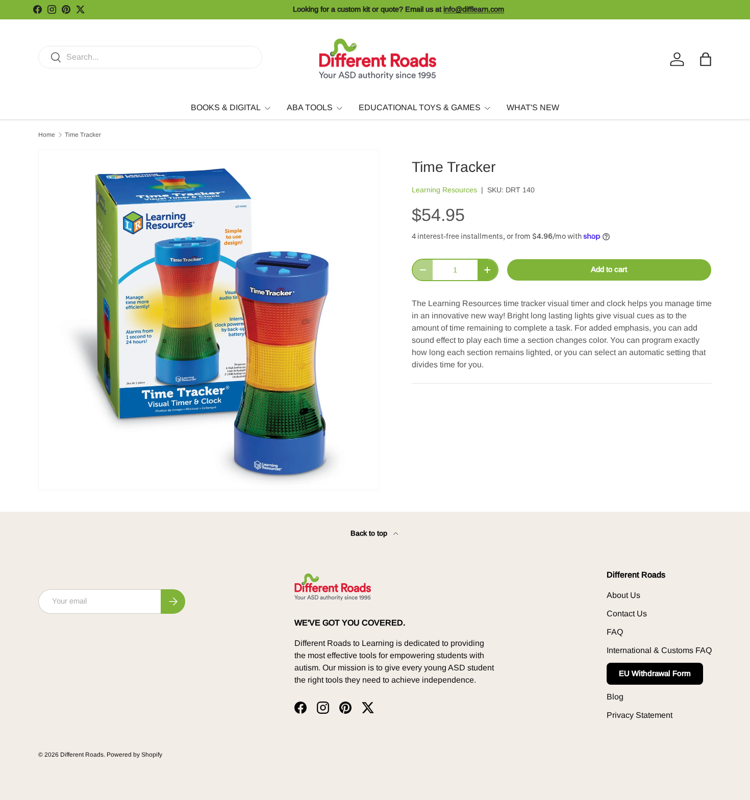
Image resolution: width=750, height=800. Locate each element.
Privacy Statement (639, 715)
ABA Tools (310, 107)
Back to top (370, 533)
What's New (533, 107)
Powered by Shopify (134, 754)
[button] (705, 59)
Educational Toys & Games (420, 107)
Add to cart (609, 269)
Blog (615, 696)
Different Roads (82, 754)
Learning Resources (444, 190)
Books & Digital (226, 107)
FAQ (615, 632)
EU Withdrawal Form (655, 673)
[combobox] (150, 57)
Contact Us (627, 613)
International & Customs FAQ (659, 650)
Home (46, 135)
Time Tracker (83, 135)
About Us (623, 595)
